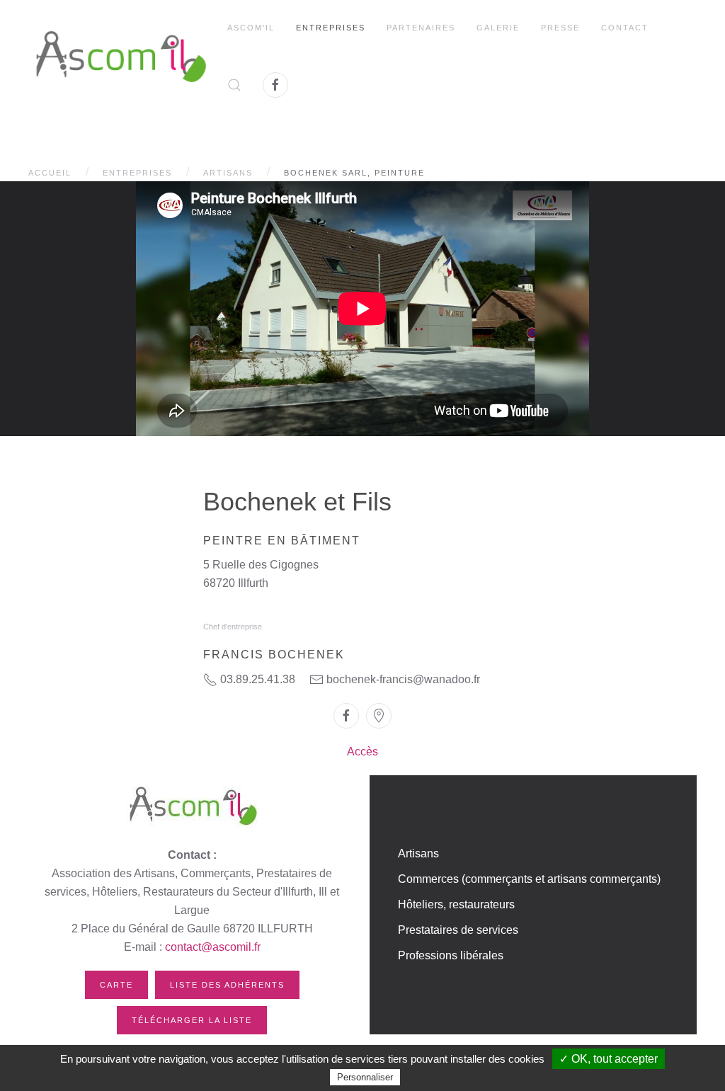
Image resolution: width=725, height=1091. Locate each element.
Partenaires (421, 27)
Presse (560, 27)
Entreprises (330, 27)
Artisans (228, 172)
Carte (116, 985)
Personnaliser (365, 1077)
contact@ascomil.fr (213, 947)
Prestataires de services (458, 930)
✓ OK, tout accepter (608, 1059)
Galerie (498, 27)
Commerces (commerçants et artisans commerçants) (529, 879)
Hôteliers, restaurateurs (456, 904)
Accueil (50, 172)
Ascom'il (251, 27)
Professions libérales (450, 955)
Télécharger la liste (192, 1020)
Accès (362, 752)
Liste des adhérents (227, 985)
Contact (625, 27)
